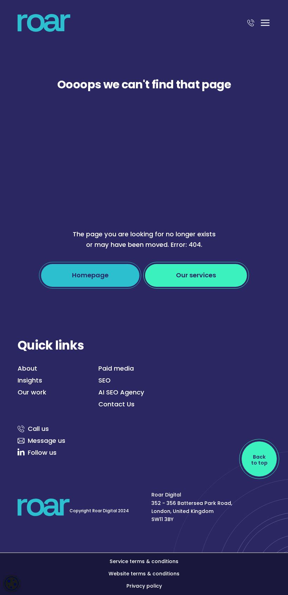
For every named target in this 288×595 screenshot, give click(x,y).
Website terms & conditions (144, 573)
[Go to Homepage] (44, 24)
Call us (38, 428)
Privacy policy (144, 585)
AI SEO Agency (121, 392)
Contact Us (116, 404)
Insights (30, 380)
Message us (46, 440)
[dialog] (12, 583)
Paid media (116, 368)
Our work (32, 392)
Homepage (90, 275)
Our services (196, 275)
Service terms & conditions (144, 561)
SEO (104, 380)
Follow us (42, 452)
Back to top (259, 459)
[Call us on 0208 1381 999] (250, 24)
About (27, 368)
